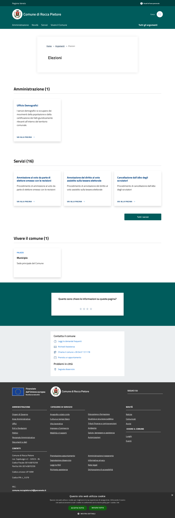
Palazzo (20, 252)
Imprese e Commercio (59, 428)
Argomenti (60, 46)
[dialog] (87, 505)
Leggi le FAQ (55, 464)
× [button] (172, 495)
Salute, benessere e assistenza (101, 432)
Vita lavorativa (56, 423)
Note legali (92, 464)
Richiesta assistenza (59, 469)
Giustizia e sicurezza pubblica (100, 418)
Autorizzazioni (94, 437)
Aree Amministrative (21, 419)
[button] (87, 513)
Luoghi (129, 436)
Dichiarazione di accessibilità (100, 469)
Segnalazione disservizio (60, 460)
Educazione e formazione (99, 414)
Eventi (129, 440)
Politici (15, 432)
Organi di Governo (20, 414)
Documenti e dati (19, 442)
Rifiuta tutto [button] (98, 508)
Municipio (22, 258)
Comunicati (131, 419)
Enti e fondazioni (19, 428)
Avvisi (128, 423)
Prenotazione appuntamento (62, 455)
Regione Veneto (19, 3)
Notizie (129, 414)
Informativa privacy (96, 460)
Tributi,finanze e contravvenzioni (102, 423)
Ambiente (92, 428)
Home (49, 46)
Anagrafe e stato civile (60, 414)
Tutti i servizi (143, 216)
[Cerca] (160, 14)
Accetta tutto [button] (77, 508)
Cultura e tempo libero (60, 419)
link (118, 502)
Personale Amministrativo (23, 437)
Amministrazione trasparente (101, 455)
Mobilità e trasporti (58, 432)
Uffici (14, 423)
